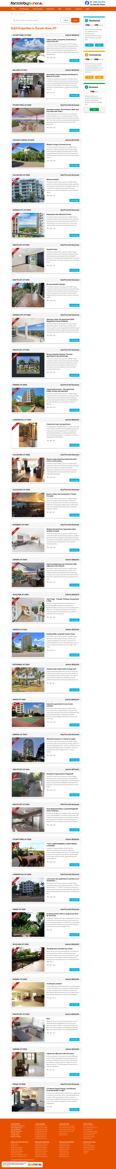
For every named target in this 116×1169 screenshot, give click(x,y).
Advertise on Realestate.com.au (19, 1154)
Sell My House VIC (64, 1144)
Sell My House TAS (64, 1149)
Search (75, 20)
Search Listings (37, 9)
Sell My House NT (64, 1154)
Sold (12, 13)
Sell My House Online (16, 1149)
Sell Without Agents (16, 1153)
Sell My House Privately (17, 1151)
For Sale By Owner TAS (41, 1131)
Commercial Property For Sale (67, 1129)
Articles (85, 1153)
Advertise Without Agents (90, 1133)
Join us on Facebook (88, 1149)
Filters (66, 20)
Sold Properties (63, 1134)
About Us (68, 9)
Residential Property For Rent (67, 1127)
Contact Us (78, 9)
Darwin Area (22, 13)
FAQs (59, 9)
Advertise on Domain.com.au (18, 1156)
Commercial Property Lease (66, 1131)
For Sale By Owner (88, 1129)
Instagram (86, 1151)
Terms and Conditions (89, 1145)
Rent (99, 45)
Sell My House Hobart (40, 1149)
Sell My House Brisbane (41, 1147)
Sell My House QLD (64, 1147)
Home (13, 9)
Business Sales (63, 1133)
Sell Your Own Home (88, 1126)
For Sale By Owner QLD (41, 1129)
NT (16, 13)
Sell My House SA (64, 1151)
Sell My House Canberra (41, 1156)
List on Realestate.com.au (90, 1127)
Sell (89, 45)
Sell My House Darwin (40, 1154)
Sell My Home (14, 1145)
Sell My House (14, 1144)
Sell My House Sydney (41, 1145)
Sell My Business (87, 1138)
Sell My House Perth (40, 1153)
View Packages (24, 9)
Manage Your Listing (88, 1147)
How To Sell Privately (88, 1134)
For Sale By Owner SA (40, 1133)
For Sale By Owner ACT (41, 1138)
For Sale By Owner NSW (41, 1127)
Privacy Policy (87, 1144)
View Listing (74, 60)
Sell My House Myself (16, 1147)
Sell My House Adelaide (41, 1151)
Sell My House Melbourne (42, 1144)
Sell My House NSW (64, 1145)
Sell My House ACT (64, 1156)
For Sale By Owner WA (41, 1134)
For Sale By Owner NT (40, 1136)
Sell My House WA (64, 1153)
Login (87, 9)
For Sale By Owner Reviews (90, 1131)
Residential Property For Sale (66, 1126)
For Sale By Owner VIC (41, 1126)
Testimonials (50, 9)
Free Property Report (89, 1136)
